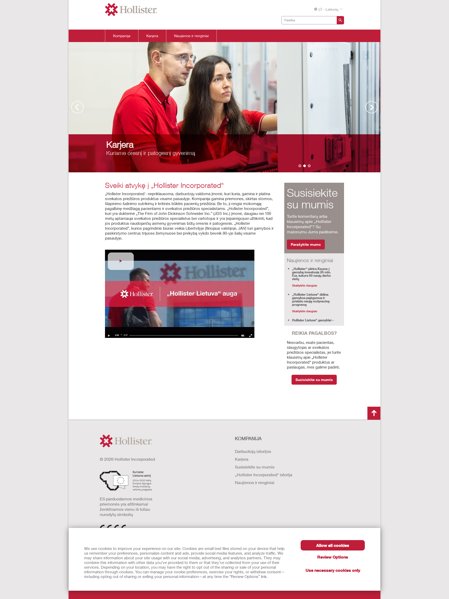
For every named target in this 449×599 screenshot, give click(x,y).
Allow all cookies (332, 545)
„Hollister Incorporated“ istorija (263, 474)
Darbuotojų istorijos (253, 451)
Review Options (332, 556)
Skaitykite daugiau (304, 285)
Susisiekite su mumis (314, 379)
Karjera (152, 36)
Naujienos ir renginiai (191, 36)
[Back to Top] (373, 413)
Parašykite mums (306, 244)
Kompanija (121, 36)
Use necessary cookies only (333, 570)
